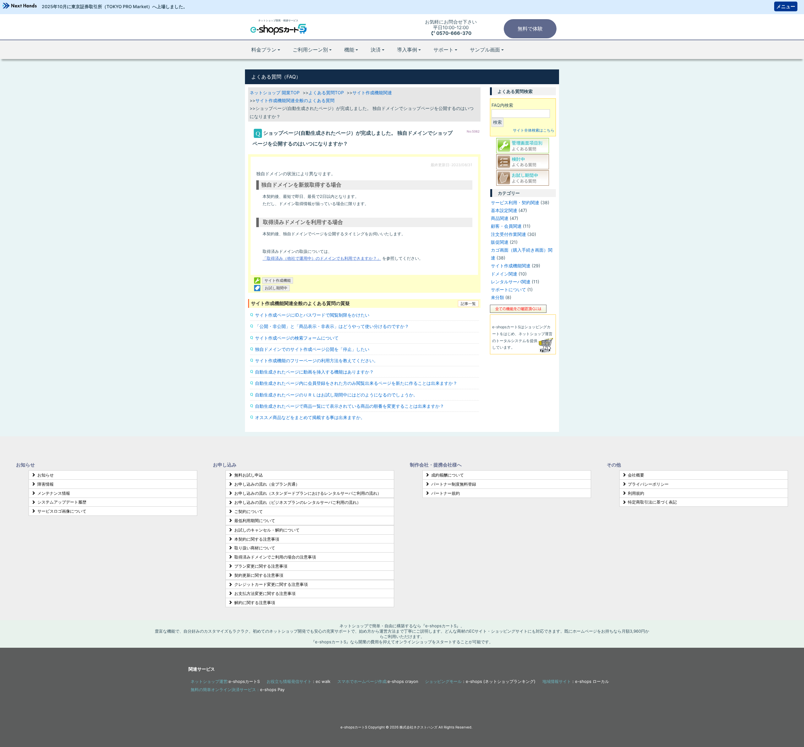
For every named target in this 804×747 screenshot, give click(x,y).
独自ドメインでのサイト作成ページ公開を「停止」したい (312, 349)
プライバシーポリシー (648, 484)
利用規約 (636, 493)
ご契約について (248, 511)
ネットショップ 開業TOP (275, 92)
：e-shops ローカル (575, 681)
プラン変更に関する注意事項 (260, 566)
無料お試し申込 (248, 474)
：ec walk (298, 681)
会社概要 (636, 474)
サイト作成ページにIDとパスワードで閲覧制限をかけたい (312, 315)
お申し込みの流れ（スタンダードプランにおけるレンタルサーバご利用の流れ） (307, 493)
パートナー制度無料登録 (453, 484)
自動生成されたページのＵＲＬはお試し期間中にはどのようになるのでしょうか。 (336, 394)
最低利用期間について (254, 520)
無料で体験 (530, 28)
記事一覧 (468, 303)
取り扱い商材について (254, 547)
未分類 (497, 297)
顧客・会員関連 (506, 226)
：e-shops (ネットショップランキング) (480, 681)
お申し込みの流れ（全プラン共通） (267, 484)
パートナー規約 (445, 493)
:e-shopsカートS (225, 681)
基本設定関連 (504, 210)
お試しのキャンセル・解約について (267, 529)
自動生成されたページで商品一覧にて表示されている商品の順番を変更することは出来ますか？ (349, 406)
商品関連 (499, 218)
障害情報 (45, 484)
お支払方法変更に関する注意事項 (265, 593)
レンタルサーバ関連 (510, 281)
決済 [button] (376, 49)
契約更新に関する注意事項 (258, 575)
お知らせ (45, 474)
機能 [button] (349, 49)
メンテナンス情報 (53, 493)
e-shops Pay (272, 689)
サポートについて (508, 289)
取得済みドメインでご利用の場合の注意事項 (275, 556)
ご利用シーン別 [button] (310, 49)
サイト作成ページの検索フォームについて (297, 338)
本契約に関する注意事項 (256, 539)
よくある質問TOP (326, 92)
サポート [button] (443, 49)
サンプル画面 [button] (485, 49)
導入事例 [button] (407, 49)
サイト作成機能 (277, 280)
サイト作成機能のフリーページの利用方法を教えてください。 (316, 360)
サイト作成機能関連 (372, 92)
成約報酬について (447, 474)
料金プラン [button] (263, 49)
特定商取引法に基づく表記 (652, 501)
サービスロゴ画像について (61, 511)
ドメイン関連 (504, 273)
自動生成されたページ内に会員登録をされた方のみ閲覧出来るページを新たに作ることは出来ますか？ (356, 383)
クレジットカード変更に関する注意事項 (271, 584)
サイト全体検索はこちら (533, 130)
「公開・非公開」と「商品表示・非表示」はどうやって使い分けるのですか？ (332, 326)
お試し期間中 (276, 288)
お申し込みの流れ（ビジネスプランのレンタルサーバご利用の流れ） (297, 502)
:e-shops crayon (377, 681)
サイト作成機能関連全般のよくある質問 (294, 100)
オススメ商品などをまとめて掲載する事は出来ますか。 (310, 417)
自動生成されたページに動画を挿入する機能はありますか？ (314, 371)
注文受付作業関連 (508, 234)
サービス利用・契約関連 (515, 202)
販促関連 (499, 242)
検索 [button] (497, 122)
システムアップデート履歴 (61, 501)
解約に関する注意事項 (254, 602)
